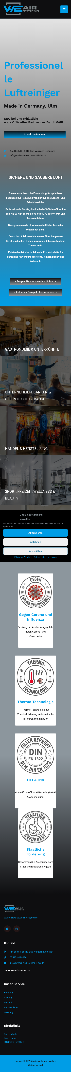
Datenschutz (39, 557)
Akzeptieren (35, 532)
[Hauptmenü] (64, 9)
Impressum (52, 557)
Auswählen (35, 551)
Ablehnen (35, 542)
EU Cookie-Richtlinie (23, 557)
